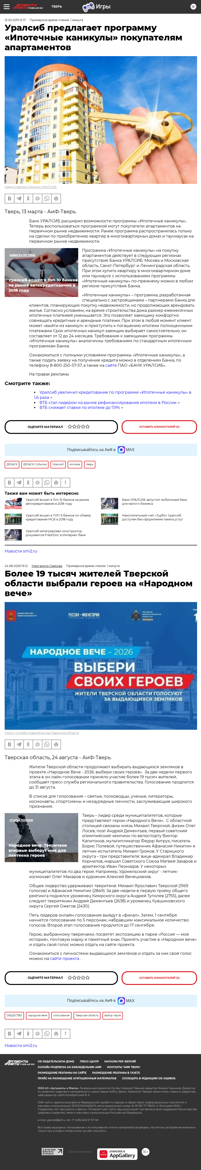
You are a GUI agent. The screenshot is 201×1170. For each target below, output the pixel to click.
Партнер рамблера (80, 1151)
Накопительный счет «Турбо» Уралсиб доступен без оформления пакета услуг (152, 517)
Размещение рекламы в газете (116, 1072)
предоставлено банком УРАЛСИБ (31, 187)
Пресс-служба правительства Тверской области (42, 733)
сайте (111, 365)
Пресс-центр (89, 1061)
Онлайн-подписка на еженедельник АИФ (69, 1067)
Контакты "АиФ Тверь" (123, 1067)
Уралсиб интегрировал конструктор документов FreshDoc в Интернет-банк (56, 533)
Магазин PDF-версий (120, 1061)
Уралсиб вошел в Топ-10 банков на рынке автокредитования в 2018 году (57, 501)
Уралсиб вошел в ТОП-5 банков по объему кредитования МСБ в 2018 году (58, 517)
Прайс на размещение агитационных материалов (77, 1078)
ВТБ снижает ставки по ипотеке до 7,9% (79, 407)
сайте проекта (65, 958)
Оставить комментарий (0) (159, 426)
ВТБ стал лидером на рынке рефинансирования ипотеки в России (107, 402)
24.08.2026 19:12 (16, 566)
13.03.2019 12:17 (15, 20)
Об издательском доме (56, 1061)
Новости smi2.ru (21, 551)
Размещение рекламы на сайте (62, 1072)
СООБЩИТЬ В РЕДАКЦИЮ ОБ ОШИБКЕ (149, 1078)
